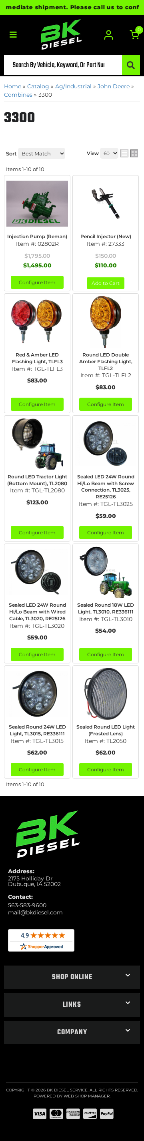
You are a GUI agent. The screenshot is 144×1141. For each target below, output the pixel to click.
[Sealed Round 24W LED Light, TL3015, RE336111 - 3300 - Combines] (37, 694)
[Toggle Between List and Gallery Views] (129, 153)
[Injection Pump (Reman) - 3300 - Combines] (37, 203)
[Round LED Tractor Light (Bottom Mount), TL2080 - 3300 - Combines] (37, 444)
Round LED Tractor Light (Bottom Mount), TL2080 (37, 480)
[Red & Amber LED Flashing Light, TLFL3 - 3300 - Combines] (37, 322)
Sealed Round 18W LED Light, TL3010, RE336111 (105, 608)
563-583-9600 (27, 905)
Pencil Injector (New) (105, 236)
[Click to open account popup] (109, 35)
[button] (72, 65)
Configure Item (37, 282)
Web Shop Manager (87, 1096)
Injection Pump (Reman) (37, 236)
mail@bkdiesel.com (35, 912)
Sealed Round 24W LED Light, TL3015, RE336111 (37, 730)
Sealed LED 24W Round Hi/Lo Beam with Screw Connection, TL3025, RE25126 (105, 487)
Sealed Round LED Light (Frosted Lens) (105, 730)
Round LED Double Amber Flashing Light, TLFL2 (105, 361)
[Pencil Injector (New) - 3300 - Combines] (105, 203)
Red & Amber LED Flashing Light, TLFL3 (37, 358)
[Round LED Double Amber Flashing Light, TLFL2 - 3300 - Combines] (105, 322)
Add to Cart (106, 283)
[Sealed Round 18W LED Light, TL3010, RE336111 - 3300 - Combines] (105, 572)
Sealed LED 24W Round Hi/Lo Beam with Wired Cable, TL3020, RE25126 (37, 611)
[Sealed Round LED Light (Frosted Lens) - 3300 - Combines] (105, 694)
